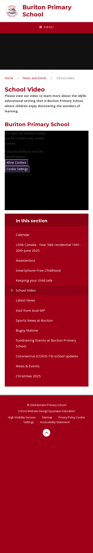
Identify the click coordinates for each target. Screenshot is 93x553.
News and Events (34, 78)
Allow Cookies (16, 162)
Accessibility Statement (55, 422)
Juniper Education (63, 411)
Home (9, 78)
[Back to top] (46, 433)
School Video (65, 78)
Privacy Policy (66, 417)
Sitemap (47, 417)
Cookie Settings (17, 169)
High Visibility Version (22, 417)
